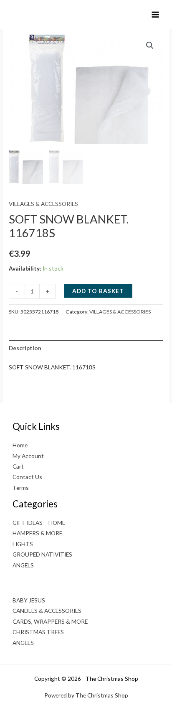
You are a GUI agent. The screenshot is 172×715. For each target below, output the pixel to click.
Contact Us (27, 476)
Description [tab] (25, 347)
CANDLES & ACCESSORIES (47, 610)
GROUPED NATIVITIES (42, 554)
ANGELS (23, 565)
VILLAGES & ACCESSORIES (43, 203)
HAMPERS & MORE (37, 533)
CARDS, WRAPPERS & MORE (50, 621)
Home (20, 445)
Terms (21, 487)
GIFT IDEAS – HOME (39, 522)
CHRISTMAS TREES (38, 631)
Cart (18, 466)
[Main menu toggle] (155, 14)
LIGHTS (23, 543)
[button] (149, 45)
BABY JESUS (29, 600)
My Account (28, 455)
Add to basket (98, 290)
